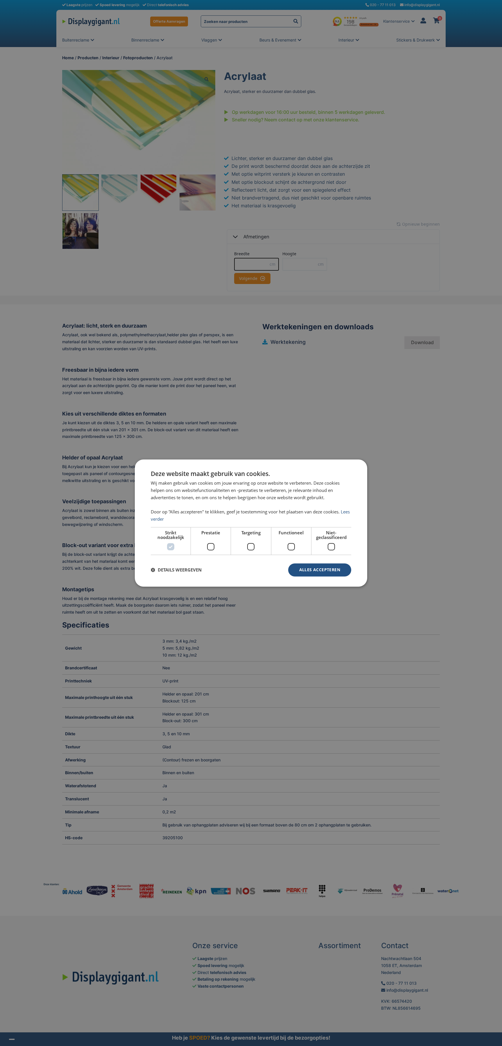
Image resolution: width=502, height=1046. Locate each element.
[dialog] (251, 523)
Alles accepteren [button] (319, 569)
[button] (176, 570)
